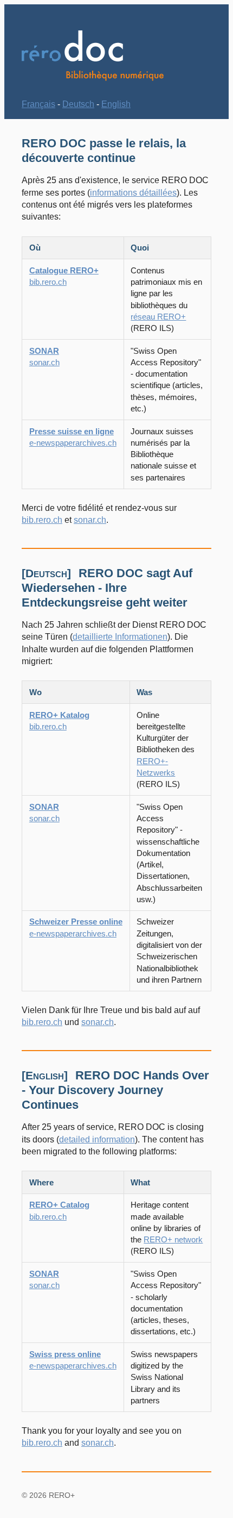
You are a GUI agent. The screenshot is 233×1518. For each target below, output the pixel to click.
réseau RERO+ (158, 316)
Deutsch (78, 104)
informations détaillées (133, 192)
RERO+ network (173, 1239)
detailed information (97, 1139)
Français (38, 104)
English (116, 104)
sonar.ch (90, 519)
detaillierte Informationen (120, 636)
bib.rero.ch (42, 519)
